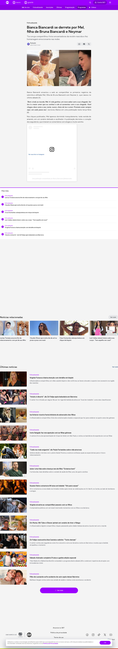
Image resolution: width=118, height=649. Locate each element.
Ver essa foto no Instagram (36, 154)
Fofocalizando (32, 23)
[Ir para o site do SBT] (29, 634)
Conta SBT (101, 2)
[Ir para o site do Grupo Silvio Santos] (15, 634)
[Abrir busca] (90, 2)
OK (105, 643)
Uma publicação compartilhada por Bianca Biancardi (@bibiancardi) (52, 178)
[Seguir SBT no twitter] (104, 634)
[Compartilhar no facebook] (84, 44)
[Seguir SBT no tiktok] (99, 634)
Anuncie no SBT (58, 628)
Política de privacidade (59, 632)
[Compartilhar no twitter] (89, 44)
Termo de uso (59, 637)
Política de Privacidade (50, 643)
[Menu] (110, 2)
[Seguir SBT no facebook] (87, 634)
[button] (14, 334)
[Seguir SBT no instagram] (93, 634)
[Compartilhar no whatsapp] (79, 44)
